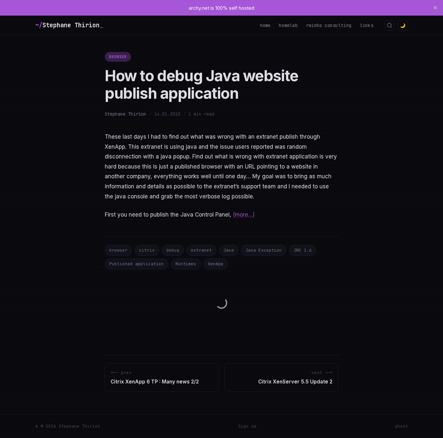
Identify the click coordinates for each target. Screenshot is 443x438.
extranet (201, 250)
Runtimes (185, 264)
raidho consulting (329, 25)
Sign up (247, 426)
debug (172, 250)
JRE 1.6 (302, 250)
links (366, 25)
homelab (288, 25)
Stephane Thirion (125, 114)
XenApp (215, 264)
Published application (136, 264)
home (265, 25)
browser (118, 56)
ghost (401, 426)
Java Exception (263, 250)
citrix (147, 250)
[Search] (389, 25)
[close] (435, 8)
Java (228, 250)
